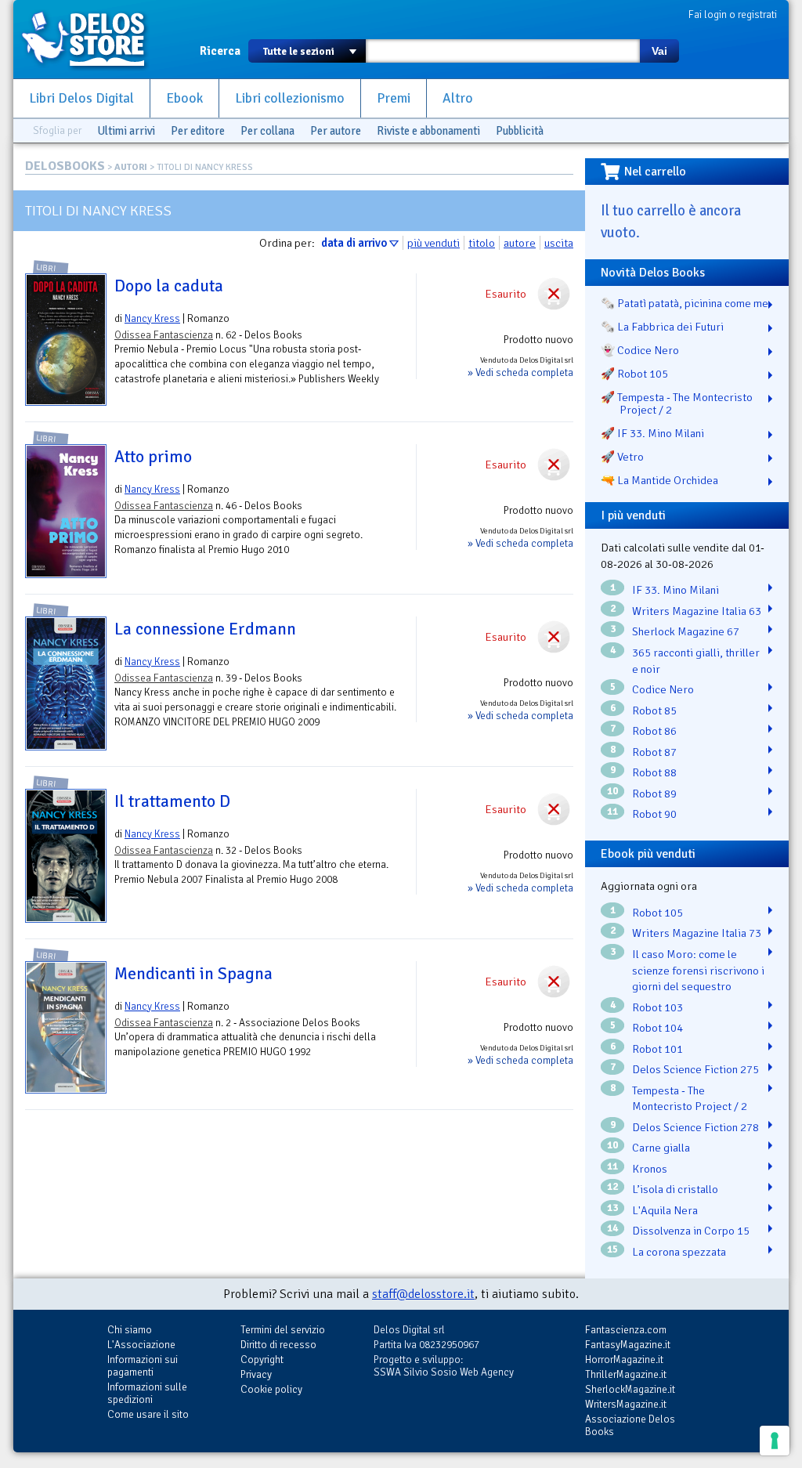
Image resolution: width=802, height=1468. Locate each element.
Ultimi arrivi (126, 131)
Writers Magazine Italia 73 (696, 933)
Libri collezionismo (290, 98)
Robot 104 (657, 1028)
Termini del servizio (282, 1329)
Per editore (198, 131)
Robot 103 (657, 1007)
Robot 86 (654, 731)
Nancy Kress (152, 318)
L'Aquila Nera (665, 1210)
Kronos (649, 1169)
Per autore (335, 131)
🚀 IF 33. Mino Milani (652, 433)
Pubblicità (520, 131)
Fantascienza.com (626, 1329)
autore (520, 243)
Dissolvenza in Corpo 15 (691, 1231)
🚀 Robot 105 (634, 373)
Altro (458, 98)
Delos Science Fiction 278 (695, 1127)
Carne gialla (661, 1148)
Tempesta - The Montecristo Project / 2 (689, 1098)
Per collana (267, 131)
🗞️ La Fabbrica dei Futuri (662, 326)
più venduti (433, 243)
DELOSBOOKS (65, 166)
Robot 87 (654, 752)
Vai (659, 51)
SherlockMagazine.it (630, 1389)
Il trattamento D (172, 801)
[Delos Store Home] (91, 39)
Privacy (256, 1374)
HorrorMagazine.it (624, 1359)
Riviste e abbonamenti (428, 131)
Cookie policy (271, 1389)
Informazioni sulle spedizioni (147, 1393)
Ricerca (220, 51)
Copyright (262, 1359)
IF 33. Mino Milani (675, 590)
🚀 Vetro (622, 456)
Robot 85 (654, 710)
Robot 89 (654, 793)
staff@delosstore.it (423, 1294)
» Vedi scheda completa (520, 372)
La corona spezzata (679, 1252)
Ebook (184, 98)
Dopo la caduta (168, 286)
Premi (393, 98)
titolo (481, 243)
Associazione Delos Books (630, 1425)
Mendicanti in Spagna (193, 974)
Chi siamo (129, 1329)
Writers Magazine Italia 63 (696, 611)
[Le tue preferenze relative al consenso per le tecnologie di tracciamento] (774, 1440)
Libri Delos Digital (81, 98)
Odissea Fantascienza (163, 335)
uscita (558, 243)
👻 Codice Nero (640, 350)
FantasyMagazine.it (627, 1344)
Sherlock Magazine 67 (685, 631)
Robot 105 (657, 913)
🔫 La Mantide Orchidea (659, 480)
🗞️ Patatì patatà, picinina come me (684, 303)
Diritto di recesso (278, 1344)
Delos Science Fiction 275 (695, 1069)
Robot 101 (657, 1049)
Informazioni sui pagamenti (142, 1366)
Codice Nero (663, 689)
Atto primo (153, 457)
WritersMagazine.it (626, 1404)
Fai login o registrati (732, 14)
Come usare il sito (148, 1414)
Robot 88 (654, 772)
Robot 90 (654, 814)
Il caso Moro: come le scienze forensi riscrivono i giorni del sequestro (698, 970)
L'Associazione (141, 1344)
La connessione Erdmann (205, 629)
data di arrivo (354, 243)
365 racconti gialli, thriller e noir (696, 660)
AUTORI (130, 167)
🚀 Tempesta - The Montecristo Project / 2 (677, 403)
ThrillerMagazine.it (626, 1374)
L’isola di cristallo (675, 1189)
